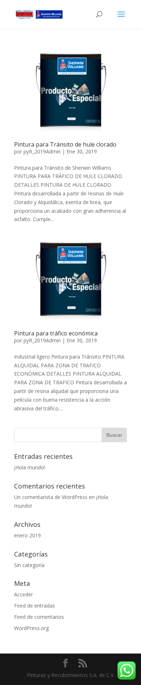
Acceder (23, 594)
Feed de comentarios (39, 616)
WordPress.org (31, 628)
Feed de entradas (34, 605)
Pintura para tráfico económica (56, 333)
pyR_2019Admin (42, 151)
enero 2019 (27, 535)
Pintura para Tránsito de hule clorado (65, 144)
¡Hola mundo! (29, 467)
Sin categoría (29, 565)
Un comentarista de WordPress (50, 497)
